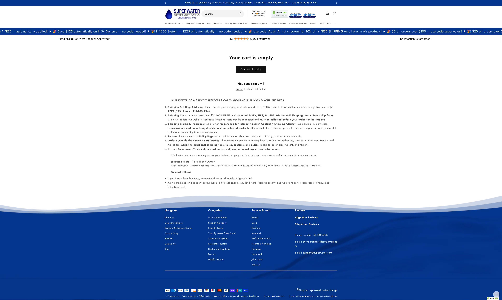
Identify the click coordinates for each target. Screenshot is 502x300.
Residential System (217, 243)
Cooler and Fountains (219, 249)
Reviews (169, 238)
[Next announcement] (337, 3)
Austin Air (257, 233)
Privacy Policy (171, 233)
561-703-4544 (305, 2)
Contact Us (170, 243)
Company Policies (174, 222)
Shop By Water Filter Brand (222, 233)
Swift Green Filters (217, 217)
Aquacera (256, 249)
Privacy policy (173, 296)
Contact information (238, 296)
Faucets (212, 254)
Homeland (257, 254)
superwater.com (278, 296)
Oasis (254, 222)
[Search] (240, 13)
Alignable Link (244, 178)
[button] (173, 23)
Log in (239, 89)
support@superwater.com (317, 252)
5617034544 (320, 235)
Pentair (255, 217)
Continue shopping (251, 69)
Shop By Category (217, 222)
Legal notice (254, 296)
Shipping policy (220, 296)
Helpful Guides (216, 259)
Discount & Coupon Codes (178, 228)
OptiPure (256, 228)
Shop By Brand (215, 228)
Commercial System (218, 238)
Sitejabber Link (176, 187)
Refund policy (205, 296)
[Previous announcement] (165, 3)
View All (256, 264)
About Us (169, 217)
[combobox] (222, 13)
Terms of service (189, 296)
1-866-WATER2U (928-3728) (269, 2)
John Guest (257, 259)
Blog (167, 249)
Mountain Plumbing (261, 243)
